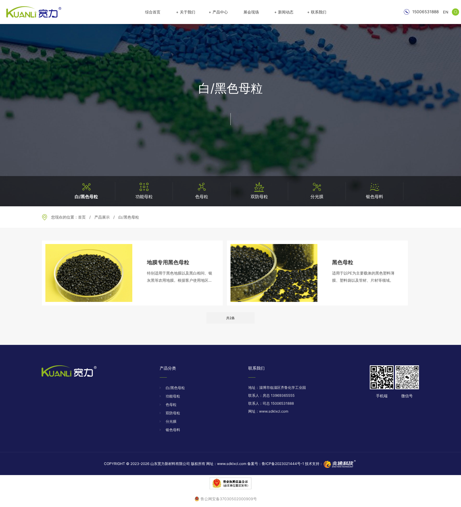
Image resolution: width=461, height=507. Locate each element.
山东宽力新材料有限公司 (170, 463)
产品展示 (102, 217)
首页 (82, 217)
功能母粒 (173, 396)
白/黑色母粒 (175, 387)
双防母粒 (173, 413)
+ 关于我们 (185, 12)
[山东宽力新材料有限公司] (34, 12)
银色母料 (173, 430)
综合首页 (152, 12)
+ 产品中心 (218, 12)
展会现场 (251, 12)
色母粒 (171, 404)
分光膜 (171, 421)
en (445, 12)
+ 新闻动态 (283, 12)
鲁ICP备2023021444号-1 (283, 463)
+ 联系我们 (316, 12)
